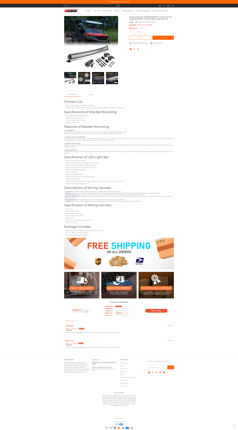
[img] (70, 326)
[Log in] (168, 5)
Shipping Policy (124, 383)
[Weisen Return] (119, 285)
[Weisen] (71, 11)
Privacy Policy (124, 380)
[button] (133, 28)
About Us (122, 366)
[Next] (117, 43)
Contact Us (123, 371)
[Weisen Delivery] (81, 285)
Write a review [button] (156, 311)
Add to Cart (140, 37)
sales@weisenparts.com (104, 367)
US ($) (172, 5)
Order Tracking (124, 363)
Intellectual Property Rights (127, 377)
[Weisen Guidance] (156, 285)
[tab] (72, 95)
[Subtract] (131, 32)
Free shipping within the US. (119, 2)
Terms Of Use (123, 369)
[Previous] (65, 43)
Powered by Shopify (119, 421)
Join (170, 367)
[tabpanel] (119, 184)
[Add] (139, 32)
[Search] (117, 5)
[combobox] (90, 5)
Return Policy (124, 386)
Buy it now (163, 37)
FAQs (121, 374)
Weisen (117, 418)
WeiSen (131, 22)
